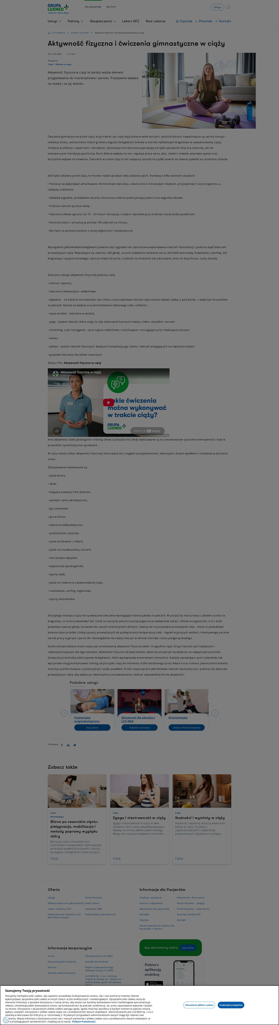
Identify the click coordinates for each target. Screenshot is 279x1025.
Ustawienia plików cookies (199, 1004)
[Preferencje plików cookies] (6, 1020)
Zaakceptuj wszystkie (231, 1004)
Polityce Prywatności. (84, 1021)
